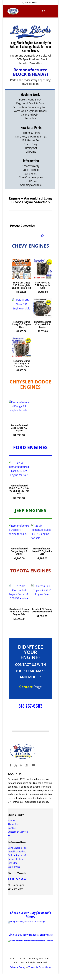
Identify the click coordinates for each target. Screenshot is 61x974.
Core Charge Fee (17, 847)
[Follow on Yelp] (21, 765)
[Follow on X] (16, 765)
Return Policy (15, 859)
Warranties (14, 866)
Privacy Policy (18, 967)
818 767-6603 (31, 2)
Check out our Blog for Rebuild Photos (30, 915)
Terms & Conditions (39, 967)
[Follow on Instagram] (26, 765)
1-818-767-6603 (17, 878)
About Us (13, 824)
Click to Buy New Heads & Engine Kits (30, 934)
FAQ (10, 835)
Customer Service (18, 831)
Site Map (13, 862)
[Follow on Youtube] (33, 765)
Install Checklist (17, 851)
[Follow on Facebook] (10, 765)
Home (11, 820)
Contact (12, 827)
